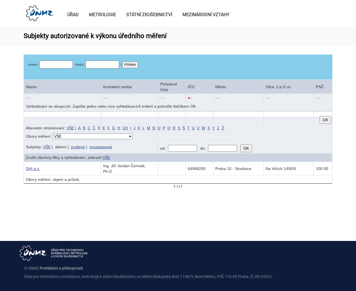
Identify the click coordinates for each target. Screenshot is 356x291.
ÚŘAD (73, 14)
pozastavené (101, 147)
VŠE (70, 128)
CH (125, 128)
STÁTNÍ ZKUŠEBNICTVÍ (149, 14)
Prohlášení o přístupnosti (61, 268)
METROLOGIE (102, 14)
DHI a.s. (33, 168)
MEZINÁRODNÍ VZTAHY (205, 14)
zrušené (78, 147)
